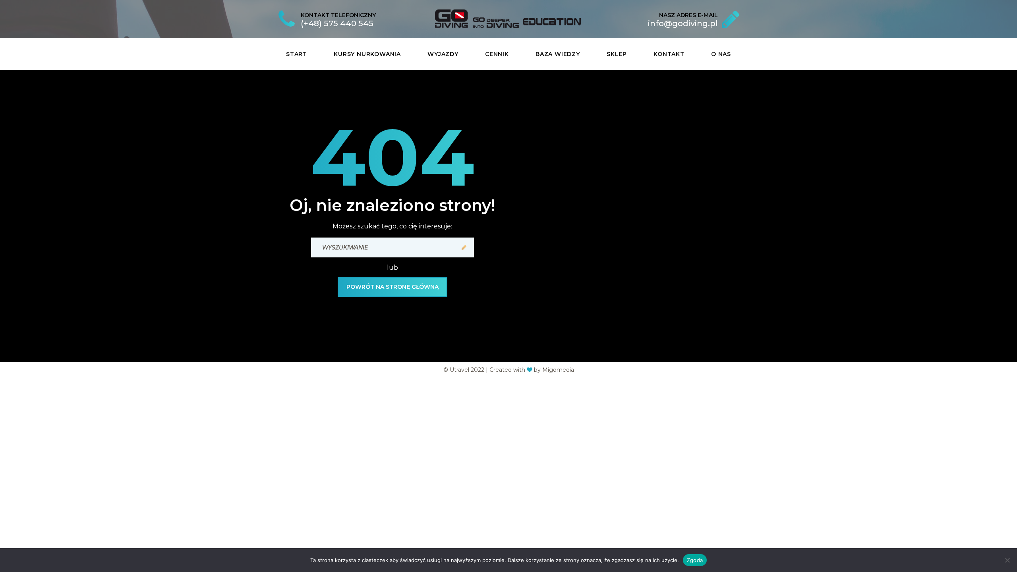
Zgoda (695, 560)
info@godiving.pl (683, 23)
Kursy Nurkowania (367, 54)
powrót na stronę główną (392, 286)
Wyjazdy (442, 54)
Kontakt (669, 54)
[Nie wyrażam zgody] (1007, 560)
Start (296, 54)
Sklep (617, 54)
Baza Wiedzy (558, 54)
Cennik (497, 54)
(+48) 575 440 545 (337, 23)
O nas (721, 54)
